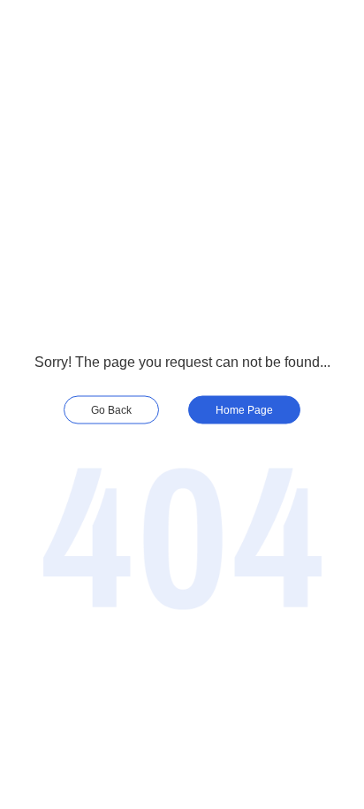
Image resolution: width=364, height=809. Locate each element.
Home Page (244, 409)
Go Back (111, 409)
